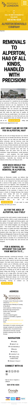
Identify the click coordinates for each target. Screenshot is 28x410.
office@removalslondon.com (15, 320)
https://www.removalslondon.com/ (12, 323)
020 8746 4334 (14, 120)
